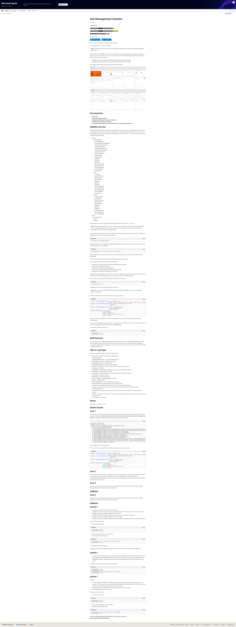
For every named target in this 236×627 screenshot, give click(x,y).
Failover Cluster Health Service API (102, 55)
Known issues (104, 45)
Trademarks (222, 624)
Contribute (192, 624)
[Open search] (230, 11)
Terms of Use (216, 624)
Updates (95, 43)
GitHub (104, 404)
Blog (186, 624)
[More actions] (233, 14)
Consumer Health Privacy (206, 624)
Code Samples (8, 13)
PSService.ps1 (141, 132)
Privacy (196, 624)
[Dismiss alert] (234, 2)
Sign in (233, 10)
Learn (3, 13)
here (97, 50)
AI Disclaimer (172, 624)
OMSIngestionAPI (113, 233)
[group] (118, 308)
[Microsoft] (2, 11)
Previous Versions (180, 624)
